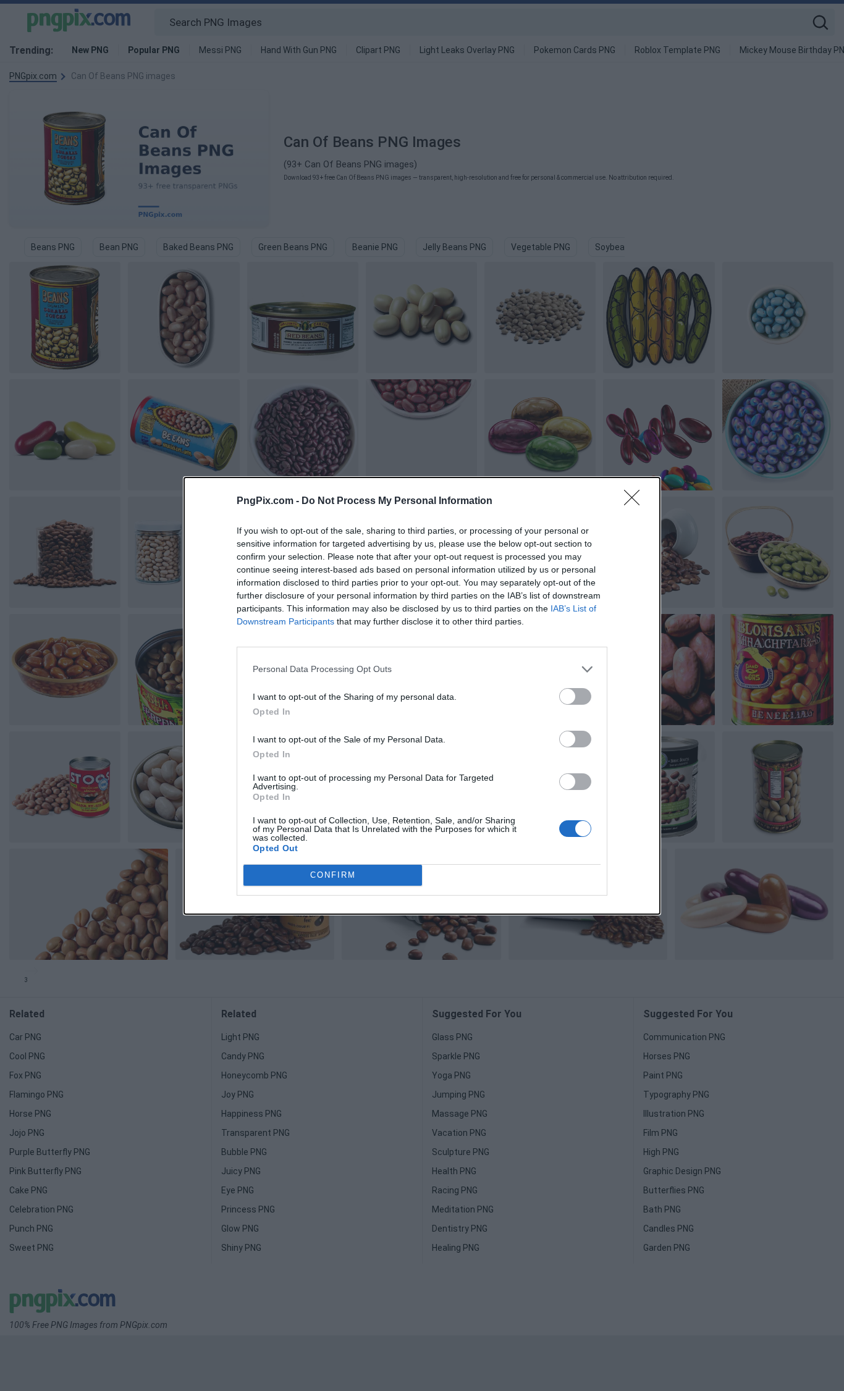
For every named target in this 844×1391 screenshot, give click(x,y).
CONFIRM (333, 875)
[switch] (575, 696)
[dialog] (422, 695)
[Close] (636, 501)
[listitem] (422, 669)
